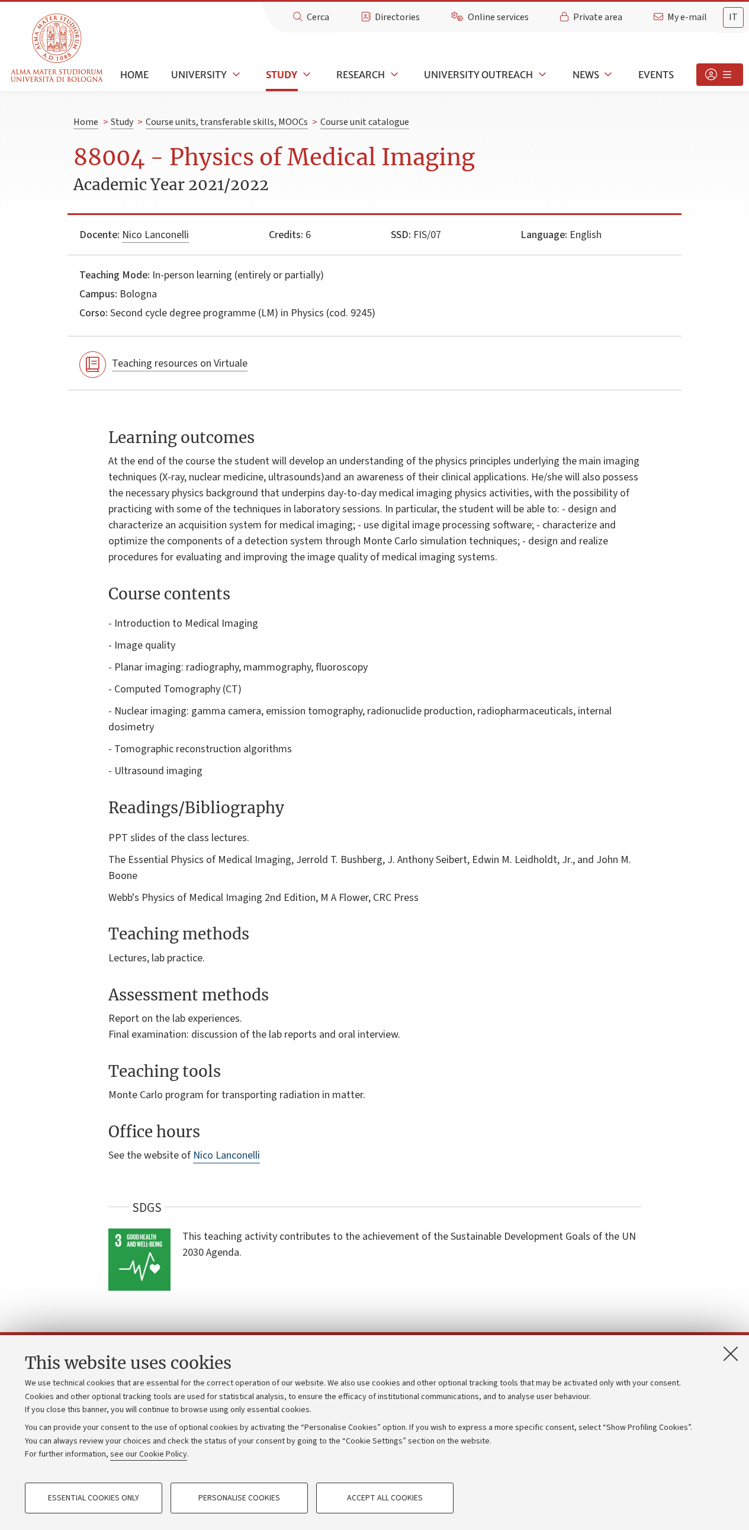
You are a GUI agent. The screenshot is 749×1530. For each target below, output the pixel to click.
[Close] (730, 1353)
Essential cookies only (93, 1498)
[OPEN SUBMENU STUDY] (305, 75)
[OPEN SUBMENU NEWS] (607, 75)
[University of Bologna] (58, 48)
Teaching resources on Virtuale (179, 363)
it (733, 17)
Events (656, 75)
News (586, 75)
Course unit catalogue (364, 122)
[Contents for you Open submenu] (719, 74)
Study (281, 75)
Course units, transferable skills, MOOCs (227, 122)
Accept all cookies (385, 1498)
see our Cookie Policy (148, 1454)
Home (134, 75)
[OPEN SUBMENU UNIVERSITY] (235, 75)
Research (360, 75)
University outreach (478, 75)
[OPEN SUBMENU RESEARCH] (393, 75)
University (199, 75)
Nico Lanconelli (155, 234)
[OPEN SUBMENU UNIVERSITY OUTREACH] (541, 75)
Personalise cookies (239, 1498)
